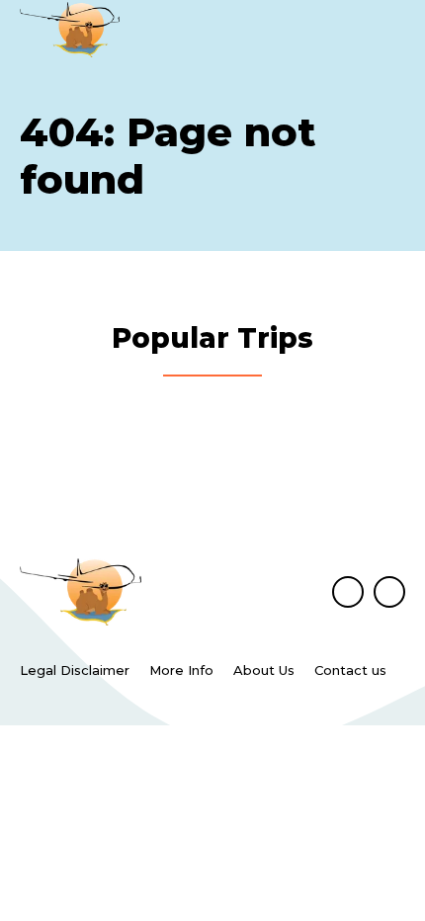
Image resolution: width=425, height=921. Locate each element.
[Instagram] (389, 592)
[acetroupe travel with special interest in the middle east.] (70, 29)
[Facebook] (348, 592)
